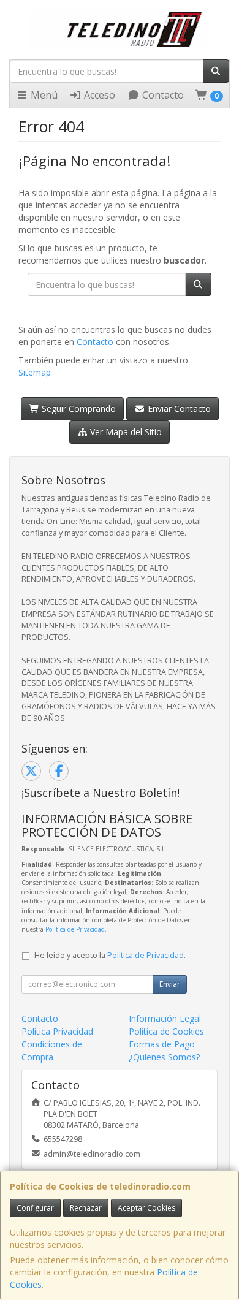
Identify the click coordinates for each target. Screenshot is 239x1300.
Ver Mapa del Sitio (125, 432)
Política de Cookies (166, 1031)
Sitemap (34, 372)
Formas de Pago (162, 1044)
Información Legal (165, 1018)
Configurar (35, 1208)
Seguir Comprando (77, 408)
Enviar (169, 984)
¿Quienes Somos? (164, 1057)
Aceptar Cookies (146, 1208)
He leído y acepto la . (110, 955)
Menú (43, 95)
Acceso (98, 95)
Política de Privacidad (75, 929)
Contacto (162, 95)
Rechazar (86, 1208)
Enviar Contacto (178, 408)
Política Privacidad (57, 1031)
